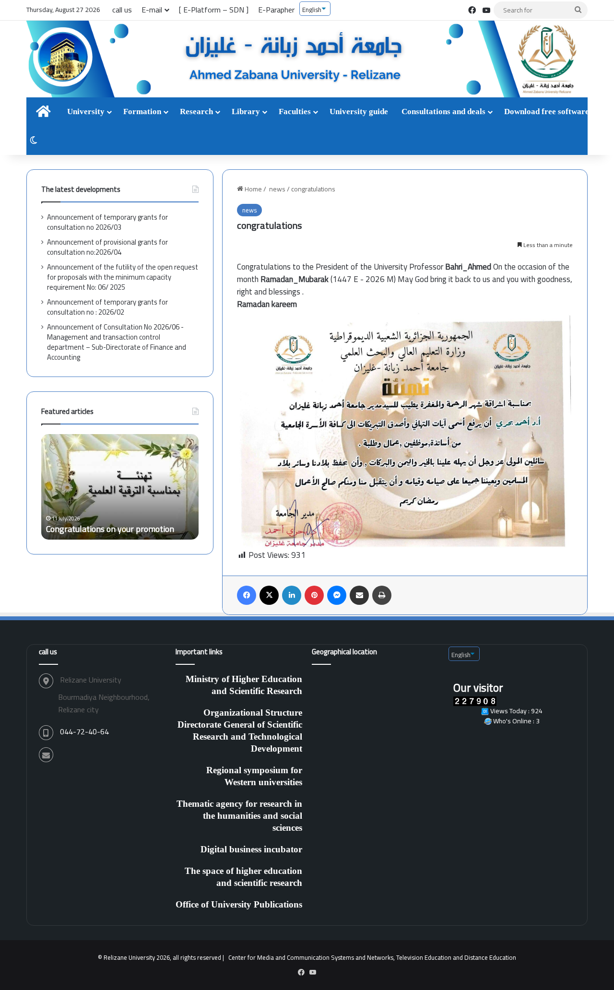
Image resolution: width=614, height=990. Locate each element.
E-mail (152, 9)
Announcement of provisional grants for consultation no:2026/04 (107, 247)
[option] (156, 487)
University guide (359, 111)
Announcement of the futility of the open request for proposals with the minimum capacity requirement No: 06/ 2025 (122, 277)
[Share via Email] (359, 595)
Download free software (546, 111)
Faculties (295, 111)
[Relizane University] (307, 60)
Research (196, 111)
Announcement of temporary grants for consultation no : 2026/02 (107, 306)
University (86, 111)
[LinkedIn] (291, 595)
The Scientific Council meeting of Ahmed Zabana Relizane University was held (156, 523)
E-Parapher (276, 9)
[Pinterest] (314, 595)
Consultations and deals (443, 111)
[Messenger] (336, 595)
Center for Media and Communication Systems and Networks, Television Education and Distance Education (372, 957)
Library (246, 111)
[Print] (381, 595)
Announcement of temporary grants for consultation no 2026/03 (107, 222)
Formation (142, 111)
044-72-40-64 (84, 731)
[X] (269, 595)
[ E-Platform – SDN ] (213, 9)
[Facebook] (246, 595)
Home (252, 189)
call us (122, 9)
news (276, 189)
